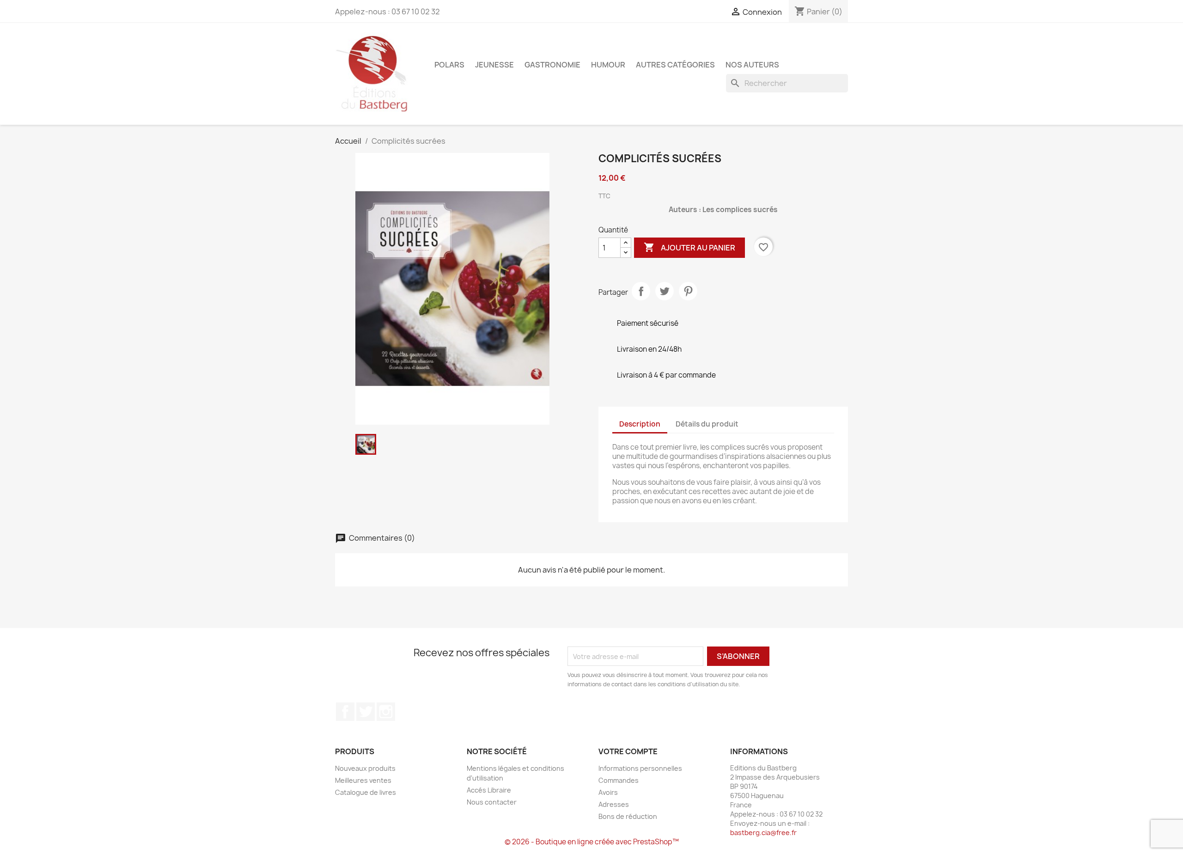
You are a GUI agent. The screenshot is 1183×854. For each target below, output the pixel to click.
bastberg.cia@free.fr (763, 832)
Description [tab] (639, 424)
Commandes (618, 780)
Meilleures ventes (363, 780)
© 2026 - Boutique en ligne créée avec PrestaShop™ (592, 842)
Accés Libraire (489, 790)
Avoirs (608, 792)
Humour (608, 65)
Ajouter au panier (689, 247)
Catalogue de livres (365, 792)
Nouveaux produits (365, 768)
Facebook (345, 711)
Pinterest (688, 291)
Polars (449, 65)
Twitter (365, 711)
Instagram (386, 711)
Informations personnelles (640, 768)
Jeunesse (494, 65)
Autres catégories (675, 65)
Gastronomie (552, 65)
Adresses (613, 804)
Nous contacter (492, 802)
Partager (641, 291)
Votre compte (628, 751)
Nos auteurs (752, 65)
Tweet (664, 291)
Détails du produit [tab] (707, 424)
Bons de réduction (627, 816)
